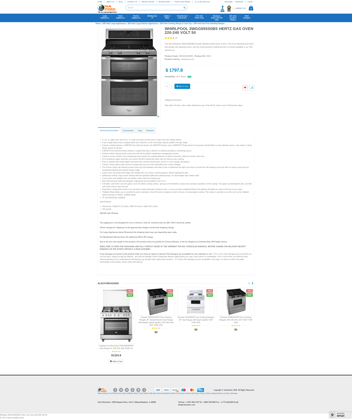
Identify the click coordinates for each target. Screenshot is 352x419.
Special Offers (147, 2)
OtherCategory (246, 17)
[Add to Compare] (251, 87)
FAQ (114, 393)
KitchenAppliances (136, 17)
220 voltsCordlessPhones (233, 18)
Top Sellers (144, 393)
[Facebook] (115, 390)
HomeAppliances (120, 17)
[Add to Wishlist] (245, 87)
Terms (209, 393)
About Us (110, 2)
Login (250, 2)
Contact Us (132, 2)
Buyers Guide (164, 2)
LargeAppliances (104, 17)
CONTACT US (240, 8)
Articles (220, 393)
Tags (140, 130)
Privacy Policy (199, 393)
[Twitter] (121, 390)
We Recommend (156, 393)
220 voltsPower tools (199, 17)
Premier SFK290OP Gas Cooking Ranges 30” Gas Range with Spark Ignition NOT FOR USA (196, 320)
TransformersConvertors (182, 17)
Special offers (170, 393)
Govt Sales (122, 393)
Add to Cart (183, 86)
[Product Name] (116, 316)
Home (100, 2)
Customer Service (184, 393)
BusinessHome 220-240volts (216, 18)
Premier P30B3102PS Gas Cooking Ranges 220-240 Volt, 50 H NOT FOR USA (235, 320)
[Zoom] (158, 116)
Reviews (150, 130)
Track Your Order (182, 2)
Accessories (128, 130)
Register (239, 2)
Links (227, 393)
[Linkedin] (127, 390)
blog (214, 393)
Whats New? (133, 393)
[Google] (132, 390)
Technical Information (109, 130)
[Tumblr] (144, 390)
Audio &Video (167, 17)
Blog (121, 2)
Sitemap (234, 393)
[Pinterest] (138, 390)
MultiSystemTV (152, 17)
